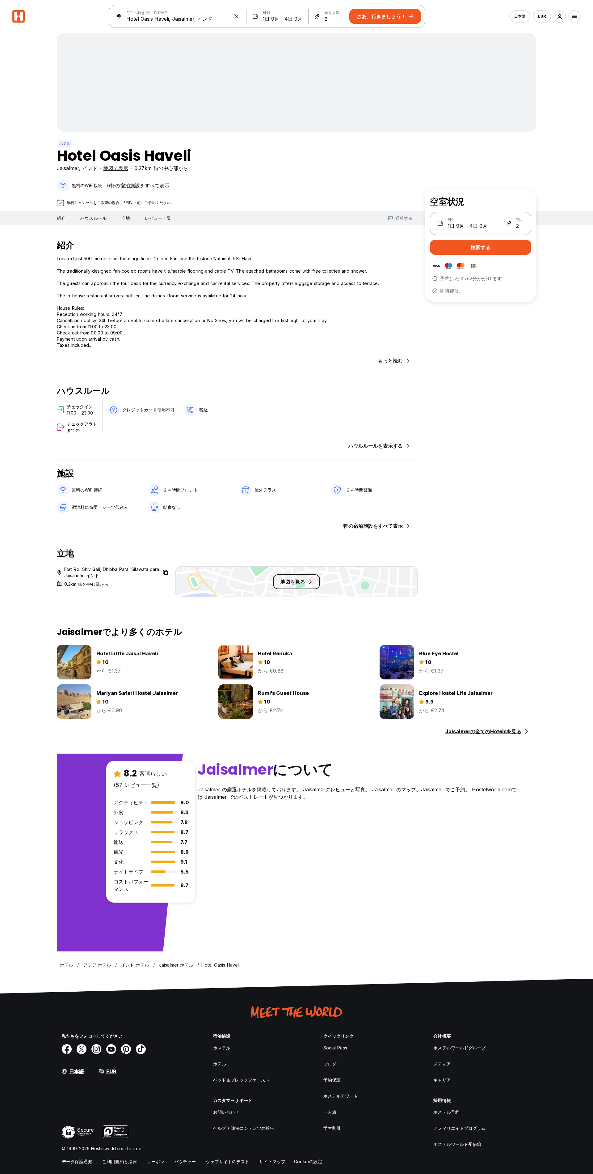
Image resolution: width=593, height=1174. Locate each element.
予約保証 (332, 1080)
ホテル (65, 143)
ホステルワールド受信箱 (457, 1144)
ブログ (329, 1063)
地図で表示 (115, 168)
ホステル (221, 1047)
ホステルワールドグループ (459, 1047)
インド (89, 168)
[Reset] (236, 16)
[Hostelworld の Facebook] (67, 1049)
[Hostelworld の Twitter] (81, 1049)
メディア (442, 1063)
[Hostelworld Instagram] (96, 1049)
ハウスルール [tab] (93, 218)
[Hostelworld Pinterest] (126, 1049)
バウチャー (185, 1161)
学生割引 (332, 1128)
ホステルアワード (340, 1096)
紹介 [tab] (61, 218)
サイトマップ (272, 1161)
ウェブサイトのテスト (227, 1161)
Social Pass (335, 1047)
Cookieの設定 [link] (308, 1161)
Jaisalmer (68, 168)
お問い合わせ (226, 1112)
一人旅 (329, 1112)
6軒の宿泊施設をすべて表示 (138, 185)
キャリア (442, 1080)
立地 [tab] (125, 218)
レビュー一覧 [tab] (158, 218)
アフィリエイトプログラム (459, 1128)
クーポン (155, 1161)
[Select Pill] (559, 16)
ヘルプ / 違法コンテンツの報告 (244, 1128)
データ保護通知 (77, 1161)
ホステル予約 (446, 1112)
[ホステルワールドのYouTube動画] (111, 1049)
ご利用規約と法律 (119, 1161)
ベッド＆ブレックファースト (241, 1080)
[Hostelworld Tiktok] (141, 1049)
